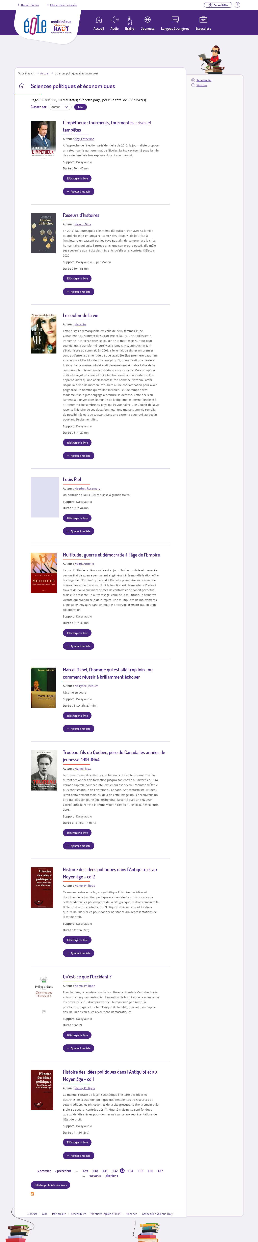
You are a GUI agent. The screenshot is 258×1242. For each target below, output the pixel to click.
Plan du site (59, 1214)
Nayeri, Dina (83, 224)
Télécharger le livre (77, 178)
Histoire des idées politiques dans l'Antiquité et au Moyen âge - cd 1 (110, 1075)
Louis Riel (72, 479)
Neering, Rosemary (87, 488)
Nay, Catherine (84, 139)
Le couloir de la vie (80, 315)
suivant (95, 1176)
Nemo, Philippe (85, 885)
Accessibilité (78, 1214)
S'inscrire (202, 85)
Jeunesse (148, 28)
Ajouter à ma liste (81, 191)
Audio (114, 28)
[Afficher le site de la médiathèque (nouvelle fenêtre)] (61, 32)
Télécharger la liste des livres (50, 1185)
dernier (112, 1176)
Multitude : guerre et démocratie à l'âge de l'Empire (111, 554)
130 (95, 1171)
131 (105, 1171)
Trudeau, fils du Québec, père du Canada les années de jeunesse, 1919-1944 (114, 756)
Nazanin (80, 324)
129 (85, 1171)
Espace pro (203, 28)
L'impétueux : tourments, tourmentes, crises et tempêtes (107, 126)
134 (130, 1171)
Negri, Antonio (84, 564)
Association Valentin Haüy (157, 1214)
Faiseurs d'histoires (81, 215)
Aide (45, 1214)
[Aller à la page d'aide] (237, 4)
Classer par (38, 106)
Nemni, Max (83, 768)
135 (140, 1171)
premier (44, 1171)
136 (150, 1171)
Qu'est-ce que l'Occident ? (87, 976)
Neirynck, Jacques (86, 686)
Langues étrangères (175, 28)
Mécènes (131, 1214)
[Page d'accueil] (35, 33)
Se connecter (204, 80)
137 (160, 1171)
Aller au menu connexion (63, 5)
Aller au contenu (30, 5)
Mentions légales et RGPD (106, 1214)
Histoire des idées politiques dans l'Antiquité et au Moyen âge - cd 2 (110, 873)
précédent (63, 1171)
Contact (32, 1214)
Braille (129, 28)
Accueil (44, 73)
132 (115, 1171)
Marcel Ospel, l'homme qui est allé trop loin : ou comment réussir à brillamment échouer (108, 673)
